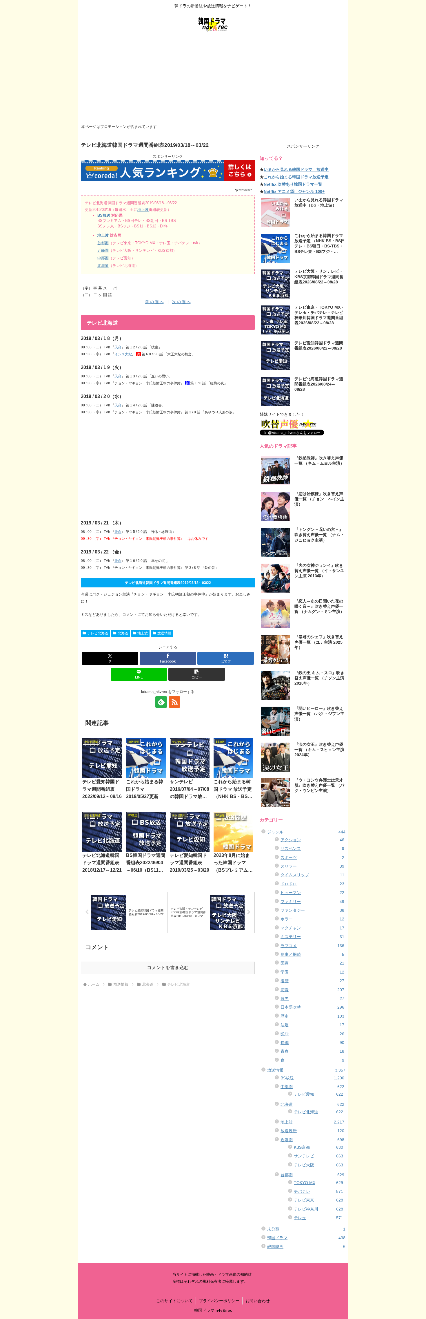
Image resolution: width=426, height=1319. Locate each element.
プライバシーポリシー (219, 1300)
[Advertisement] (213, 79)
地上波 (143, 209)
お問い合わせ (257, 1300)
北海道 (103, 265)
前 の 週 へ (154, 302)
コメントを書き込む (168, 967)
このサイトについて (174, 1300)
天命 (117, 347)
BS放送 (103, 215)
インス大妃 (123, 354)
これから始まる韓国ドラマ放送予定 (296, 177)
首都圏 (103, 243)
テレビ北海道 (97, 633)
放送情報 (164, 633)
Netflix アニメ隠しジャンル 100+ (294, 191)
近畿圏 (103, 250)
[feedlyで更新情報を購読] (161, 702)
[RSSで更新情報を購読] (174, 702)
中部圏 (103, 258)
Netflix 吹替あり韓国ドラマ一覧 (293, 184)
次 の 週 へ (181, 302)
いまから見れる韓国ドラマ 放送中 (296, 169)
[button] (196, 674)
